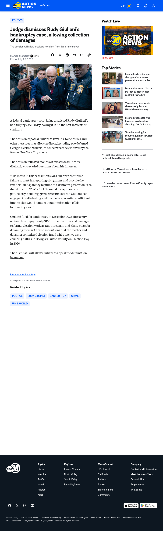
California (103, 474)
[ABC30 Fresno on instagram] (25, 505)
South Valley (70, 479)
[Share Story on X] (60, 55)
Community (104, 495)
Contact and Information (144, 469)
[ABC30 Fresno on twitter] (17, 505)
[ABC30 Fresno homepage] (24, 5)
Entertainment (105, 489)
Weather (42, 474)
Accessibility (137, 479)
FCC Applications (13, 521)
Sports (101, 484)
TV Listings (136, 489)
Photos (41, 489)
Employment (137, 484)
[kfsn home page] (13, 468)
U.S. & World (104, 469)
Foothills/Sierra (72, 484)
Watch (41, 484)
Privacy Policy (12, 518)
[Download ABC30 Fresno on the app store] (131, 505)
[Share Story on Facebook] (52, 55)
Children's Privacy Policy (51, 518)
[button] (8, 5)
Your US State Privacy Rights (76, 518)
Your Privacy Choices (29, 518)
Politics (102, 479)
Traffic (41, 479)
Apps (40, 495)
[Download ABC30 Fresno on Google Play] (148, 505)
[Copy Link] (89, 55)
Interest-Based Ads (112, 518)
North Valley (70, 474)
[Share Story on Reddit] (67, 55)
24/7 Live (45, 5)
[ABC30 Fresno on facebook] (9, 505)
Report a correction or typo (22, 274)
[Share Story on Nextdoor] (74, 55)
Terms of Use (95, 518)
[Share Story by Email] (82, 55)
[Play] (127, 40)
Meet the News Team (142, 474)
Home (41, 469)
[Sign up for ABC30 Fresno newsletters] (32, 505)
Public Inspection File (132, 518)
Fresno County (72, 469)
